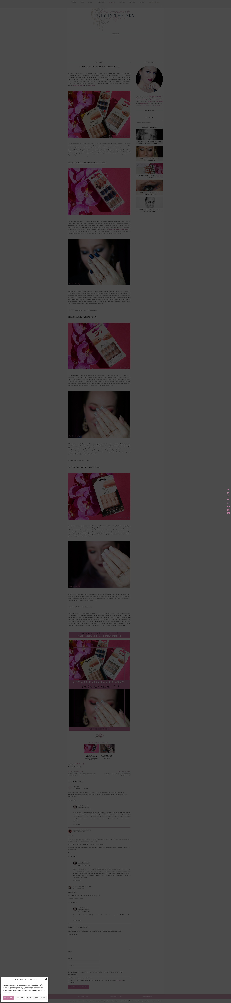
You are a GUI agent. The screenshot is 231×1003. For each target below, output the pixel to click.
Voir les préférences (36, 998)
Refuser (20, 998)
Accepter (8, 998)
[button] (46, 979)
